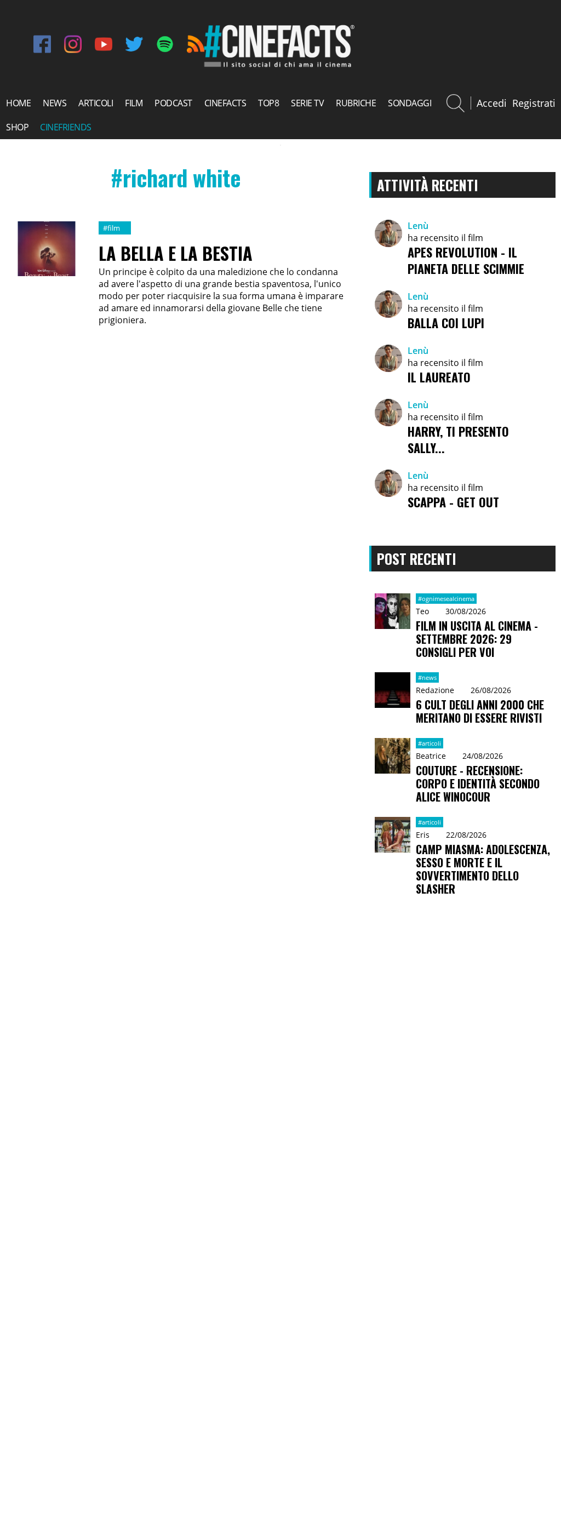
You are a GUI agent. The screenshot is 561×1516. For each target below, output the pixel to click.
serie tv (307, 103)
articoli (95, 103)
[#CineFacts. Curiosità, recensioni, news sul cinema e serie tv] (278, 66)
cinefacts (225, 103)
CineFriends (65, 127)
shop (17, 127)
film (133, 103)
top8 (268, 103)
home (18, 103)
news (54, 103)
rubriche (356, 103)
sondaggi (409, 103)
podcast (173, 103)
